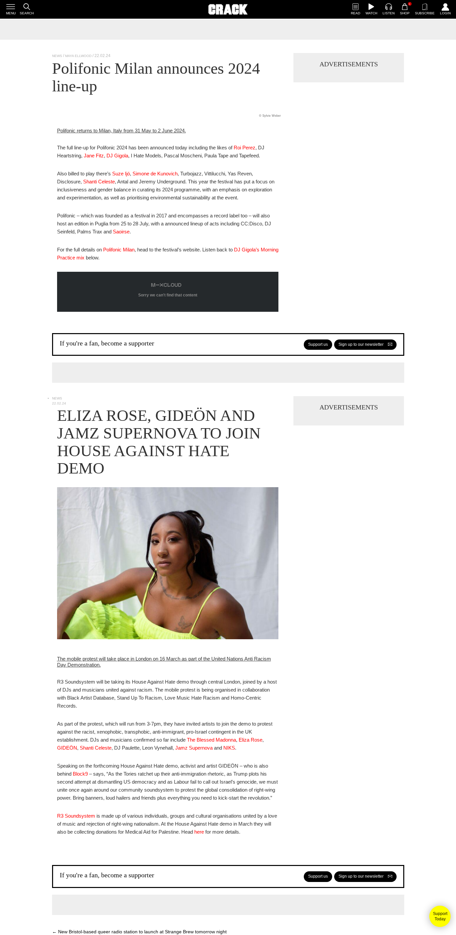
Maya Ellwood (78, 56)
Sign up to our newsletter (361, 344)
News (57, 56)
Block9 (80, 774)
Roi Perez (244, 147)
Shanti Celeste (99, 181)
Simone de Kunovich (155, 173)
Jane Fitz (94, 155)
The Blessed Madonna (211, 740)
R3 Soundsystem (76, 816)
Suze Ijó (121, 173)
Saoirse (121, 231)
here (199, 832)
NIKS (229, 748)
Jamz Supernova (194, 748)
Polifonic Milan (119, 249)
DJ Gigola (117, 155)
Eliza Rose (250, 740)
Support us (318, 344)
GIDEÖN (67, 748)
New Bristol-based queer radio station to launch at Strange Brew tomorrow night (139, 931)
